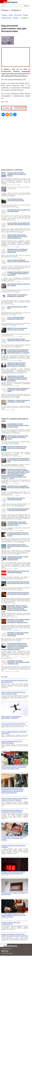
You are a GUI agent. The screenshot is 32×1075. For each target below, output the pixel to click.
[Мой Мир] (15, 114)
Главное (4, 15)
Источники (17, 15)
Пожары (15, 18)
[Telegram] (11, 114)
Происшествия (6, 18)
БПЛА (28, 73)
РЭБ (28, 85)
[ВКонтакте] (3, 114)
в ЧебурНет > (24, 18)
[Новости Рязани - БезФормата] (9, 2)
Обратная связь (4, 950)
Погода (25, 15)
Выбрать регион (4, 951)
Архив (11, 15)
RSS (11, 953)
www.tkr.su (6, 45)
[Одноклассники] (7, 114)
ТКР (11, 108)
